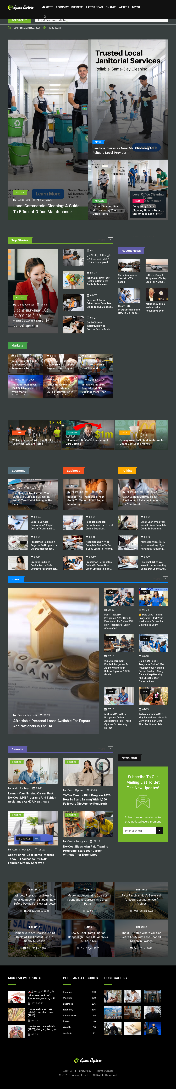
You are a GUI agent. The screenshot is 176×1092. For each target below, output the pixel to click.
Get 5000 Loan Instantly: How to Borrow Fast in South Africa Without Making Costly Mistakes (99, 329)
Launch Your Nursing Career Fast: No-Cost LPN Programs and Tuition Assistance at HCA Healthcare (32, 797)
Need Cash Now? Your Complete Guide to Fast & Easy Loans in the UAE (99, 545)
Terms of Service (105, 1070)
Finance (111, 7)
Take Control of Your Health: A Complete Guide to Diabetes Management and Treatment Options (98, 284)
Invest (135, 7)
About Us (67, 1070)
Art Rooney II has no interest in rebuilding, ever (155, 307)
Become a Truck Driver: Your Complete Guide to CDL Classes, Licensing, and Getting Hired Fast (99, 307)
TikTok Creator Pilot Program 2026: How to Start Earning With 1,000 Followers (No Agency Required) (87, 799)
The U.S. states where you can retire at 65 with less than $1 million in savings (141, 937)
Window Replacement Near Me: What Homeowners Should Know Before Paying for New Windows (34, 899)
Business (77, 7)
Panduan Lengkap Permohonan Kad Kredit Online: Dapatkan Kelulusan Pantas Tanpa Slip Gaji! (99, 528)
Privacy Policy (84, 1070)
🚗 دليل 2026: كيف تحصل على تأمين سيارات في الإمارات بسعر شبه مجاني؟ (41, 995)
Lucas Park (24, 199)
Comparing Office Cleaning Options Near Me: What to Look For (146, 210)
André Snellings (80, 491)
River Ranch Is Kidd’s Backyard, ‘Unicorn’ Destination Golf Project (141, 899)
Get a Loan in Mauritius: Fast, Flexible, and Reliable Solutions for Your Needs (141, 500)
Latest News (94, 7)
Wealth (124, 7)
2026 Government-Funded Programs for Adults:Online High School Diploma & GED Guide (117, 668)
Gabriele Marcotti (26, 488)
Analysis (79, 1033)
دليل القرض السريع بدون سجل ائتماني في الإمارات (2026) (40, 1012)
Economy (62, 7)
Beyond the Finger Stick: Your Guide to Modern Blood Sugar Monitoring (85, 500)
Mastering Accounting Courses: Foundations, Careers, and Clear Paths (88, 899)
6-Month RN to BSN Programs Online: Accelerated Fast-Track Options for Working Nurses (117, 721)
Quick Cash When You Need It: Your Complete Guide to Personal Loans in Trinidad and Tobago (153, 528)
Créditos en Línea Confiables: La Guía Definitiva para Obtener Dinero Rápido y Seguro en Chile (44, 569)
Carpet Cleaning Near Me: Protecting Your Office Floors (105, 210)
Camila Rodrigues (22, 849)
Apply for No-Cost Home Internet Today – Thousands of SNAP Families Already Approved (31, 859)
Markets (47, 7)
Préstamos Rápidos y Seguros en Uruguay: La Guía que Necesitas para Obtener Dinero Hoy (44, 548)
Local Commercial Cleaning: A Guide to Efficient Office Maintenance (81, 20)
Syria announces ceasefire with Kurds (127, 278)
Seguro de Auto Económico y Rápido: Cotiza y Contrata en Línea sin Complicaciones (43, 528)
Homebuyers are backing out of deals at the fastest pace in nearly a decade (34, 937)
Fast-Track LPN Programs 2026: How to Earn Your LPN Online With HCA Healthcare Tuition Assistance (118, 621)
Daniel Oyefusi (26, 304)
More (102, 240)
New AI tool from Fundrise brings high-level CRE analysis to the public (88, 937)
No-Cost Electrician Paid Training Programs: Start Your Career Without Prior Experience (85, 850)
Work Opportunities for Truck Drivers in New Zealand (93, 364)
